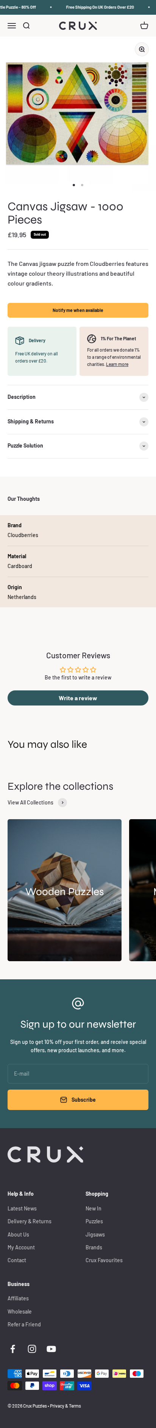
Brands (94, 1247)
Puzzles (94, 1221)
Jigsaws (95, 1234)
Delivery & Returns (29, 1221)
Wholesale (20, 1311)
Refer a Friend (24, 1324)
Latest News (22, 1208)
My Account (21, 1247)
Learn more (117, 364)
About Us (18, 1234)
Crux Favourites (104, 1260)
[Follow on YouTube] (51, 1349)
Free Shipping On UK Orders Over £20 (97, 7)
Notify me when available (78, 310)
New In (93, 1208)
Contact (17, 1260)
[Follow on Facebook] (13, 1349)
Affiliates (18, 1298)
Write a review (78, 697)
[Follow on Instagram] (32, 1349)
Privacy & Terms (65, 1405)
